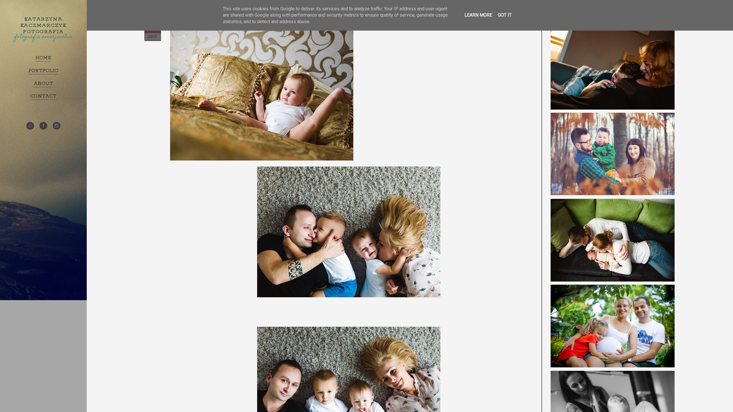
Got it (505, 15)
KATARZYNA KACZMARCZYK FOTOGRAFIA (43, 25)
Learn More (478, 15)
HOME (44, 58)
